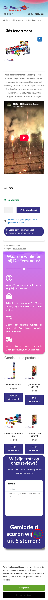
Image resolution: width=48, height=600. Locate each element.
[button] (39, 39)
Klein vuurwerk (19, 20)
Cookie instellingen (24, 594)
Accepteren (24, 587)
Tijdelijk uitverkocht (13, 397)
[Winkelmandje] (29, 14)
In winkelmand (30, 210)
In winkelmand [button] (34, 400)
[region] (24, 580)
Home (8, 20)
